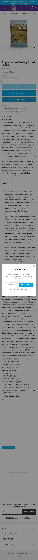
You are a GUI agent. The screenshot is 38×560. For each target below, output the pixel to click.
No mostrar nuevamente (20, 290)
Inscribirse (26, 285)
